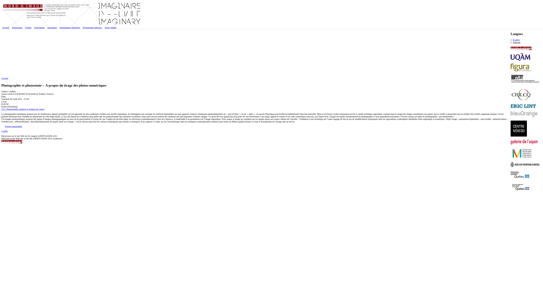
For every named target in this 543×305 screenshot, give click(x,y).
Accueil (5, 27)
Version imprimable (13, 126)
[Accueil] (72, 25)
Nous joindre (110, 27)
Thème (28, 27)
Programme (17, 27)
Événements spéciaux (92, 27)
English (516, 40)
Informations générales (70, 27)
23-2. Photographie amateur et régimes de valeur (22, 109)
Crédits (4, 131)
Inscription (52, 27)
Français (516, 42)
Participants (39, 27)
